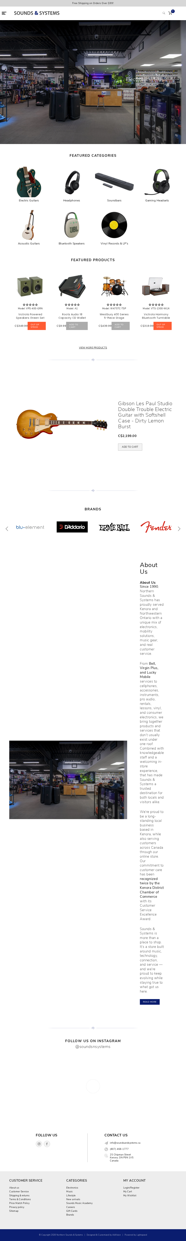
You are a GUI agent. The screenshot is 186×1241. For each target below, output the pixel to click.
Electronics (72, 1187)
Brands (70, 1214)
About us (14, 1187)
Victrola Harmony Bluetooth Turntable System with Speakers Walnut (156, 320)
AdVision (116, 1235)
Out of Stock (35, 326)
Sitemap (14, 1210)
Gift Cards (71, 1210)
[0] (170, 13)
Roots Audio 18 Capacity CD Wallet (72, 316)
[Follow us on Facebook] (47, 1144)
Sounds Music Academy (79, 1203)
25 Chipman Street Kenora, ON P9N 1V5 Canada (122, 1157)
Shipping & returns (19, 1195)
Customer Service (19, 1191)
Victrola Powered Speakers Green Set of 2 (30, 318)
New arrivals (73, 1199)
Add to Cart (73, 326)
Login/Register (131, 1187)
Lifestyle (71, 1195)
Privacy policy (16, 1207)
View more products (93, 347)
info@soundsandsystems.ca (125, 1142)
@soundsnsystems (93, 1046)
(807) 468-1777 (119, 1149)
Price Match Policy (19, 1203)
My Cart (127, 1191)
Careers (70, 1207)
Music (69, 1191)
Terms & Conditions (20, 1199)
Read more (150, 1001)
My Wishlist (129, 1195)
